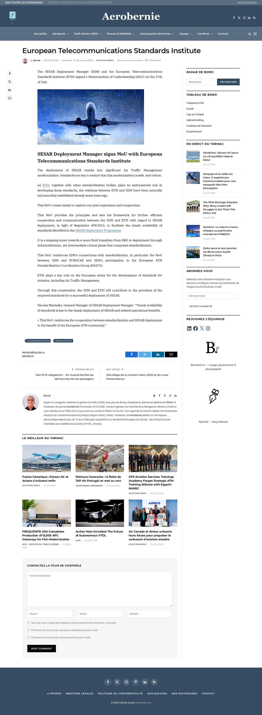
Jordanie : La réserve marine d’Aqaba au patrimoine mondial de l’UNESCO (220, 230)
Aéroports (58, 33)
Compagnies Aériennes (155, 33)
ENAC (170, 402)
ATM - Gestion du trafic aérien (40, 544)
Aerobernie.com (143, 702)
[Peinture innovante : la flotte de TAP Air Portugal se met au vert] (100, 458)
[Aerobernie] (131, 17)
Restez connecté (200, 306)
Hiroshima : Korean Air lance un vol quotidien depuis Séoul (220, 156)
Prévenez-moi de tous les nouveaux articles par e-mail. (61, 637)
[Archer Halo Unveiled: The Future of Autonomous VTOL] (100, 513)
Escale (190, 108)
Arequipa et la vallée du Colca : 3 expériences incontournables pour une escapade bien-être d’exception (92, 2)
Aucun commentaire (131, 60)
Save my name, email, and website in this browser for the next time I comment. (74, 622)
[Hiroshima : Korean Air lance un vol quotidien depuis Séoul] (193, 157)
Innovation (63, 340)
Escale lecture (194, 131)
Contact (223, 33)
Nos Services (157, 693)
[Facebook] (9, 73)
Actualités (40, 33)
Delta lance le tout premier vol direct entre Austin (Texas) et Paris (220, 252)
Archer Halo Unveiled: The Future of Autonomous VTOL (99, 533)
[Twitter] (9, 81)
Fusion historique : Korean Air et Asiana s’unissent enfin (45, 478)
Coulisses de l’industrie (198, 125)
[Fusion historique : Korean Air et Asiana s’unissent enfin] (46, 458)
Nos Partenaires (184, 693)
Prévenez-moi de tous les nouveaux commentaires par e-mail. (64, 630)
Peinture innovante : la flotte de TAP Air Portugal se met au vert (98, 478)
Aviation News (105, 60)
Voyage (184, 33)
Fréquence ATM (195, 103)
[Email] (9, 98)
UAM (78, 540)
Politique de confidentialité (120, 693)
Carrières (203, 33)
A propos (54, 693)
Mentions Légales (80, 693)
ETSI (45, 185)
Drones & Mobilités (119, 33)
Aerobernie (73, 406)
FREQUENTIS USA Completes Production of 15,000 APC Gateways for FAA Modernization (45, 535)
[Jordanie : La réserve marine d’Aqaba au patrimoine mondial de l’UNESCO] (193, 231)
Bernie (36, 60)
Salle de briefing (195, 120)
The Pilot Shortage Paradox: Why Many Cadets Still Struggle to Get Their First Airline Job (220, 208)
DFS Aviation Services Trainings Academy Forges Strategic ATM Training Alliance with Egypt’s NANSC (151, 482)
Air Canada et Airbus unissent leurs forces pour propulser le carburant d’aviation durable (150, 535)
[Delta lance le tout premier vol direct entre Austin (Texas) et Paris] (193, 252)
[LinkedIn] (9, 89)
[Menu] (255, 34)
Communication (38, 340)
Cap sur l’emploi (195, 114)
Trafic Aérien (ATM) (86, 33)
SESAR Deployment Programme (98, 230)
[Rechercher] (250, 34)
